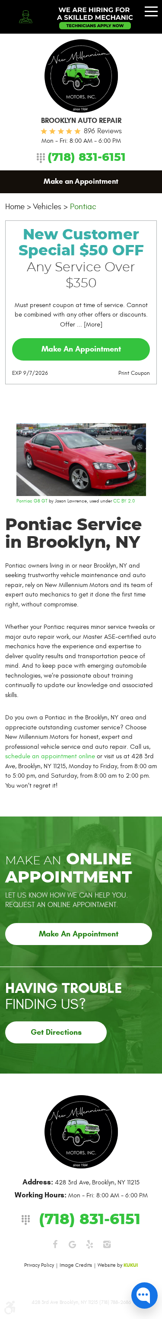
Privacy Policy (39, 1265)
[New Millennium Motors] (81, 76)
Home (15, 206)
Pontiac (83, 206)
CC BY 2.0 (124, 501)
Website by (118, 1265)
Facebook (55, 1244)
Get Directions (56, 1032)
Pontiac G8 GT (32, 501)
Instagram (107, 1244)
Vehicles (47, 206)
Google (72, 1244)
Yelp (89, 1244)
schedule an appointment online (50, 756)
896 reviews (103, 131)
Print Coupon (134, 373)
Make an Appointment (81, 181)
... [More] (88, 324)
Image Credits (76, 1265)
